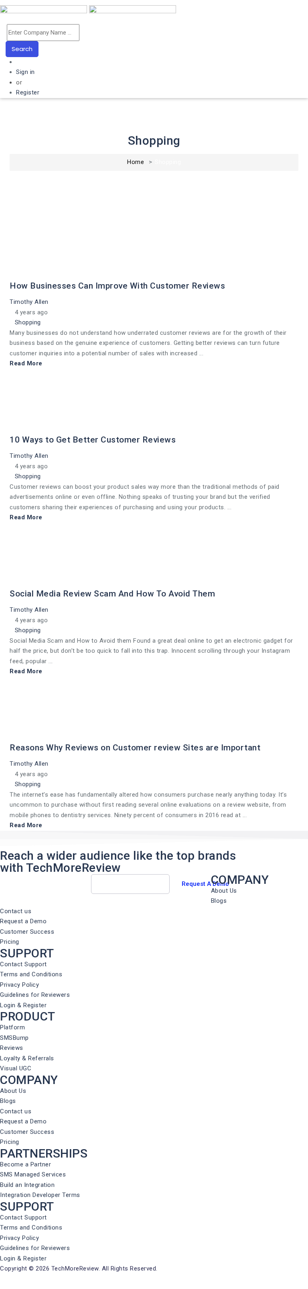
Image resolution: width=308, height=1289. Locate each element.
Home (135, 162)
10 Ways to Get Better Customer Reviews (93, 440)
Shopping (28, 322)
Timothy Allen (30, 301)
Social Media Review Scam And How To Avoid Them (112, 593)
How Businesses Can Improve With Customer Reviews (117, 286)
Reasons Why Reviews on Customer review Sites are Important (135, 747)
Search (22, 49)
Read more (26, 363)
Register (27, 92)
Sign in (25, 72)
